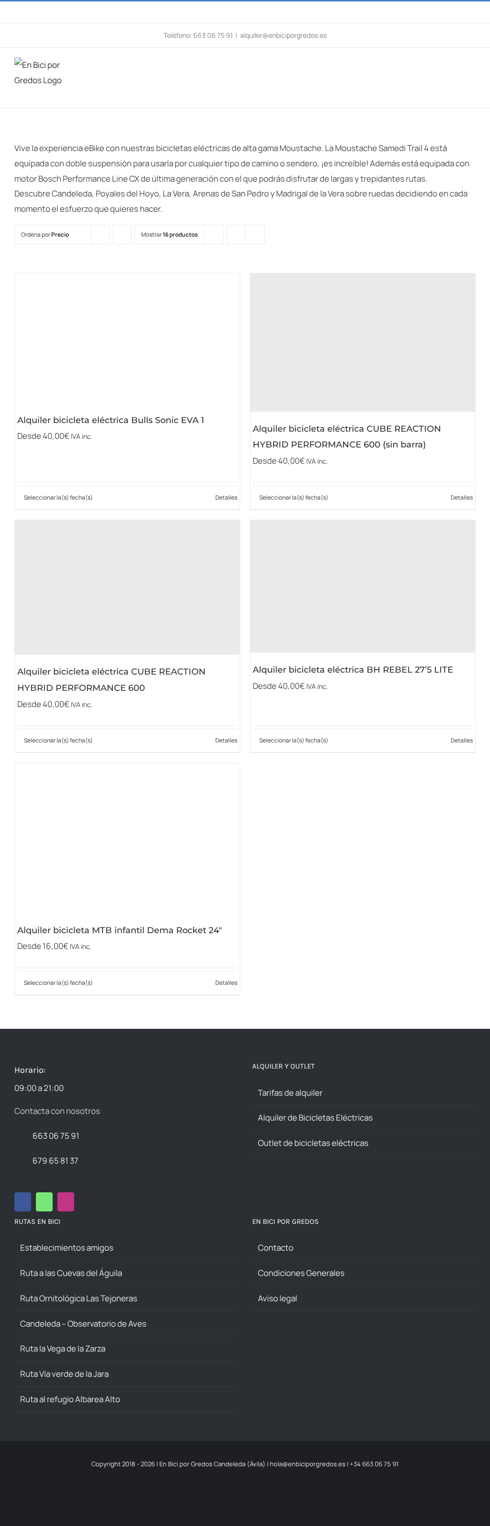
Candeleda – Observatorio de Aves (83, 1323)
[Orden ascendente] (122, 234)
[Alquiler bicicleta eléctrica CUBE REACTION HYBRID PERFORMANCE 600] (127, 587)
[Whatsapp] (44, 1201)
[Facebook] (22, 1201)
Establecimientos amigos (66, 1247)
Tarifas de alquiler (290, 1092)
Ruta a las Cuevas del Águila (71, 1272)
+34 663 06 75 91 (374, 1464)
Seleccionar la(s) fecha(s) (58, 497)
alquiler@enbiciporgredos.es (283, 35)
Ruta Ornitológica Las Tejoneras (78, 1298)
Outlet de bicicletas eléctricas (313, 1142)
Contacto (275, 1247)
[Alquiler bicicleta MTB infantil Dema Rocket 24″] (127, 838)
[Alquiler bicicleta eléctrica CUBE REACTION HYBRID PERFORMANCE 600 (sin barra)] (362, 342)
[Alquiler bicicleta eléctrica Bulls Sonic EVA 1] (127, 338)
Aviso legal (277, 1298)
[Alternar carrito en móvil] (454, 67)
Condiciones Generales (301, 1272)
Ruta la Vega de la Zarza (62, 1348)
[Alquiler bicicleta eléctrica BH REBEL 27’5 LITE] (362, 586)
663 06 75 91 (56, 1135)
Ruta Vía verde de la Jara (64, 1373)
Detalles (226, 497)
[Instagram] (65, 1201)
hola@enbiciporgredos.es (307, 1464)
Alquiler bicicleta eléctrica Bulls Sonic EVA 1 (110, 420)
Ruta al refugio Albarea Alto (70, 1399)
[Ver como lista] (254, 234)
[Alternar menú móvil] (472, 67)
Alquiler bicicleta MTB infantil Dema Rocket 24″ (119, 930)
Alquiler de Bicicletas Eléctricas (315, 1117)
